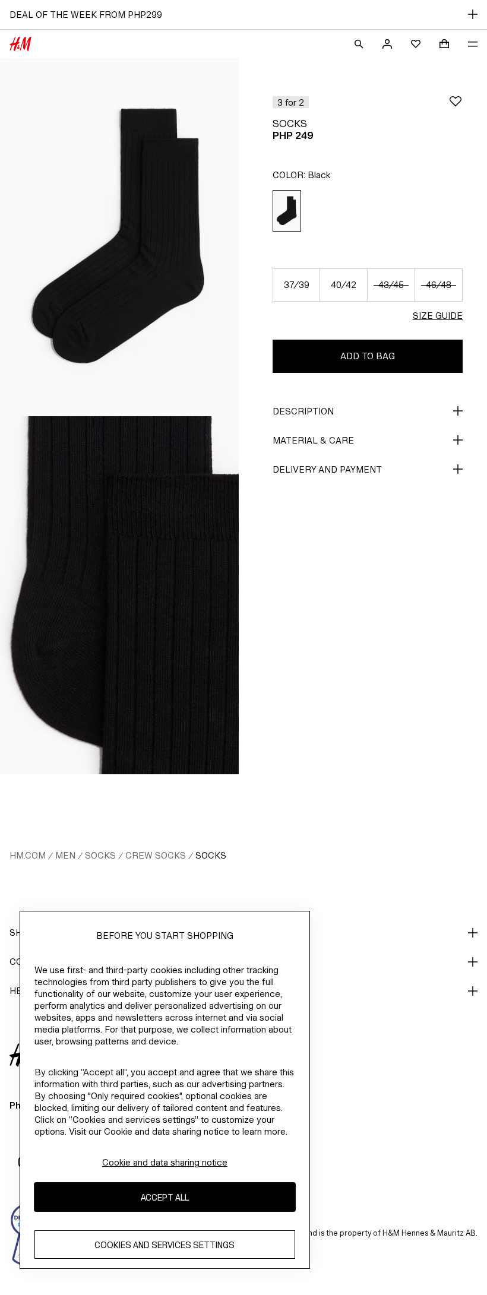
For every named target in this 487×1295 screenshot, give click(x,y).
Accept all (165, 1197)
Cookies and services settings (164, 1245)
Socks (100, 855)
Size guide (438, 316)
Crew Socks (155, 855)
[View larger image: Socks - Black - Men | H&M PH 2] (119, 595)
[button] (291, 102)
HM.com (28, 855)
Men (65, 855)
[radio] (287, 211)
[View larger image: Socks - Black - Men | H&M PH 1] (119, 237)
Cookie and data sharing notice (164, 1162)
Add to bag (367, 356)
